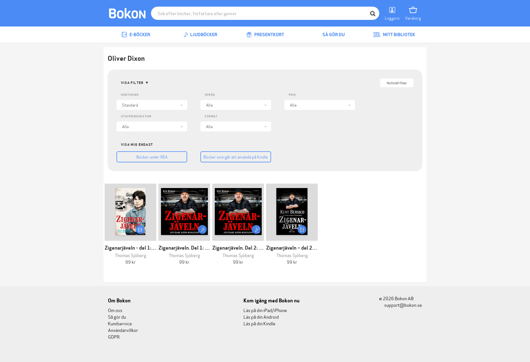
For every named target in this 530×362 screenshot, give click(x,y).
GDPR (114, 336)
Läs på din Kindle (259, 323)
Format (211, 116)
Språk (210, 95)
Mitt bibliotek (398, 35)
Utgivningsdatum (136, 116)
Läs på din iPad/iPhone (265, 310)
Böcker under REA (152, 157)
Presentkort (268, 35)
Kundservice (120, 323)
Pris (292, 95)
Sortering (130, 95)
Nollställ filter (397, 82)
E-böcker (139, 35)
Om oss (115, 310)
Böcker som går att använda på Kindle (235, 157)
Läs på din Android (261, 316)
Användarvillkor (123, 330)
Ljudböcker (203, 35)
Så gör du (333, 35)
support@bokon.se (402, 305)
